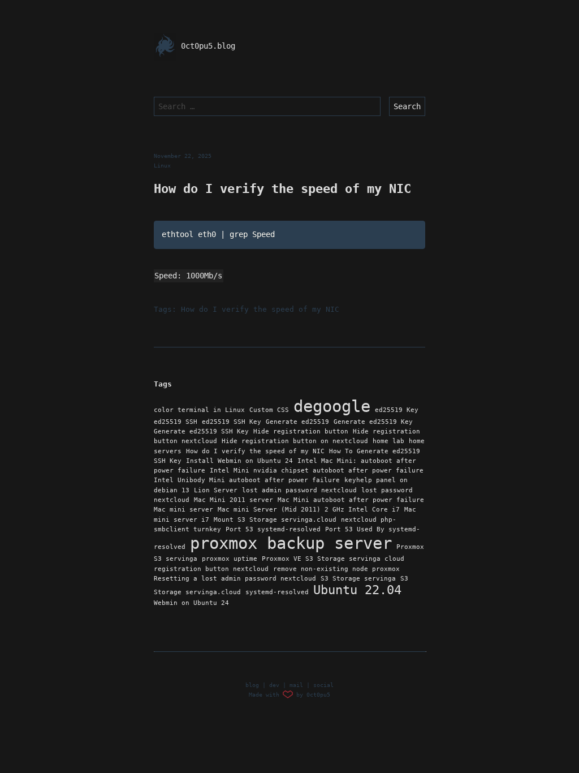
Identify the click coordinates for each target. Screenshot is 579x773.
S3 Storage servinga (358, 578)
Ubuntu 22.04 (357, 590)
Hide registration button (300, 431)
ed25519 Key (396, 410)
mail (296, 684)
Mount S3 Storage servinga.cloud (275, 519)
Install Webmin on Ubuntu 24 (239, 461)
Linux (162, 165)
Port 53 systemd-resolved (273, 529)
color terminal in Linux (199, 410)
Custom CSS (269, 410)
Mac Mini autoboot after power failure (351, 500)
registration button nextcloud (211, 569)
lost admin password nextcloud (299, 490)
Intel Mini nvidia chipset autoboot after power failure (317, 470)
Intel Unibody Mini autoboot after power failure (247, 480)
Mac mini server (183, 509)
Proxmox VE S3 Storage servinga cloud (333, 558)
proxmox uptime (229, 558)
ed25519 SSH (175, 422)
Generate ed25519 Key (373, 422)
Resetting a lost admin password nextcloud (235, 578)
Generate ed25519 (297, 422)
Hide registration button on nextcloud (295, 441)
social (323, 684)
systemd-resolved (277, 592)
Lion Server (215, 490)
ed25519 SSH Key (231, 422)
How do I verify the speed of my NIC (260, 309)
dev (274, 684)
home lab (388, 441)
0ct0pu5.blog (205, 45)
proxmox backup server (291, 543)
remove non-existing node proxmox (336, 569)
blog (252, 684)
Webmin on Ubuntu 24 (191, 603)
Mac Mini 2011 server (233, 500)
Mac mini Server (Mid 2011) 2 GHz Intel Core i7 (309, 509)
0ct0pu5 (318, 694)
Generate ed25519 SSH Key (201, 431)
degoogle (331, 406)
